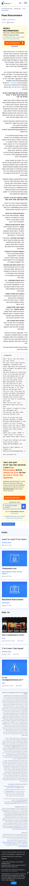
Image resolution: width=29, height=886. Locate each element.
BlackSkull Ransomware (12, 599)
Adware (14, 571)
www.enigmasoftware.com (13, 786)
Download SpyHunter (12, 498)
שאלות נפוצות (24, 735)
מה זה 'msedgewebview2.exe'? (12, 678)
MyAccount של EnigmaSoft (10, 803)
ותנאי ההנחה (15, 829)
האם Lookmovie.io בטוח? (13, 635)
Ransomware (17, 8)
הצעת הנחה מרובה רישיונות (11, 506)
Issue (3, 638)
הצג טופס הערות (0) (8, 524)
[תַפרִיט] (25, 3)
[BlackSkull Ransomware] (14, 589)
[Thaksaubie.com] (14, 558)
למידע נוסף (11, 880)
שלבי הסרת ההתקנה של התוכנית (14, 852)
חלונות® (15, 513)
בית (24, 852)
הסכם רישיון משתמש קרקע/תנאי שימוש (15, 827)
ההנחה (23, 843)
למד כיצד (15, 758)
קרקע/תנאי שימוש (10, 755)
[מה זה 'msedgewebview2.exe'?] (14, 667)
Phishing (4, 542)
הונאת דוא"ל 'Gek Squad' (13, 648)
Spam (9, 542)
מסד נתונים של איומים (7, 8)
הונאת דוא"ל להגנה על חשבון (14, 539)
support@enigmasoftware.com (20, 801)
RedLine (19, 87)
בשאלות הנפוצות (12, 843)
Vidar (13, 87)
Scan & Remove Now (12, 43)
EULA (4, 39)
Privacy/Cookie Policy (14, 39)
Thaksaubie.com (9, 568)
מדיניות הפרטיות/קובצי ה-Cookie (9, 842)
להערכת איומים (24, 845)
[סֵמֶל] (6, 3)
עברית (22, 3)
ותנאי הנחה (15, 757)
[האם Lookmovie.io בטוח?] (14, 625)
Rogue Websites (7, 571)
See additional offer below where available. (13, 37)
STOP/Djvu (13, 83)
